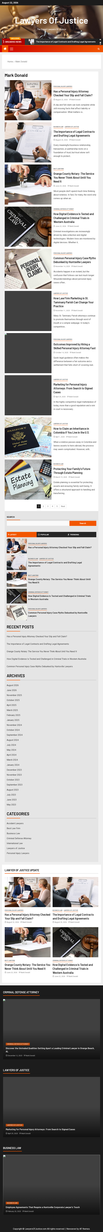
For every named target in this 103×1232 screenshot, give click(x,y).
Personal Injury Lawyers (63, 86)
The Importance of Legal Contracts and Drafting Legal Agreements (39, 42)
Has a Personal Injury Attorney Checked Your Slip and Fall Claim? (60, 547)
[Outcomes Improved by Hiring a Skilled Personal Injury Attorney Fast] (28, 353)
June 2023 (12, 799)
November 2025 (14, 695)
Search (11, 517)
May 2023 (11, 804)
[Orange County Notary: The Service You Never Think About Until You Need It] (28, 184)
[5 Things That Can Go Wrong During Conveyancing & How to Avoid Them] (51, 1185)
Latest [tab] (13, 534)
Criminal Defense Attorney (64, 209)
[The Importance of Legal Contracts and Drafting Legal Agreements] (28, 142)
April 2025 (11, 705)
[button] (11, 48)
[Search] (98, 49)
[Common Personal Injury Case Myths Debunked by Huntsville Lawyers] (28, 269)
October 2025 (13, 700)
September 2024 (15, 735)
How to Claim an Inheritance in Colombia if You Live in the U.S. (36, 1129)
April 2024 (11, 755)
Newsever (71, 1229)
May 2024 (11, 750)
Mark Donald (75, 100)
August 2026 (13, 685)
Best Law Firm (59, 169)
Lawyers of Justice (72, 127)
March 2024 (12, 760)
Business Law (58, 127)
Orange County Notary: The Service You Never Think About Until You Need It (74, 177)
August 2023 (13, 790)
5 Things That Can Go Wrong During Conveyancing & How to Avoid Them (41, 1207)
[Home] (5, 49)
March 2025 (12, 710)
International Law (15, 843)
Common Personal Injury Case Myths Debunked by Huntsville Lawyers (40, 666)
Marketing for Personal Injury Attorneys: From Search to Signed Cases (73, 388)
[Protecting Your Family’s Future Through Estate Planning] (28, 480)
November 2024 (14, 725)
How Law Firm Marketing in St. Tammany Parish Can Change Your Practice (74, 302)
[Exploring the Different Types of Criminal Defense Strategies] (51, 1029)
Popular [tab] (45, 534)
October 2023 (13, 780)
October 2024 (13, 730)
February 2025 (13, 715)
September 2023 (15, 784)
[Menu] (11, 48)
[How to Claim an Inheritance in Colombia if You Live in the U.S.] (28, 437)
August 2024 (13, 740)
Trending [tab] (74, 534)
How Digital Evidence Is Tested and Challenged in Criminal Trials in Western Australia (74, 217)
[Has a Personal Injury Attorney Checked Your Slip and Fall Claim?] (28, 100)
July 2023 (11, 795)
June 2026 (12, 690)
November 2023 (14, 775)
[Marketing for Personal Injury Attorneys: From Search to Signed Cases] (28, 395)
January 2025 (13, 720)
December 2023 (14, 770)
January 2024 (13, 765)
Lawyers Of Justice (51, 20)
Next (63, 506)
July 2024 (11, 745)
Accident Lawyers (15, 823)
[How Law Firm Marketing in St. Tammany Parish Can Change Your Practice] (28, 311)
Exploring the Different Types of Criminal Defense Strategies (36, 1051)
